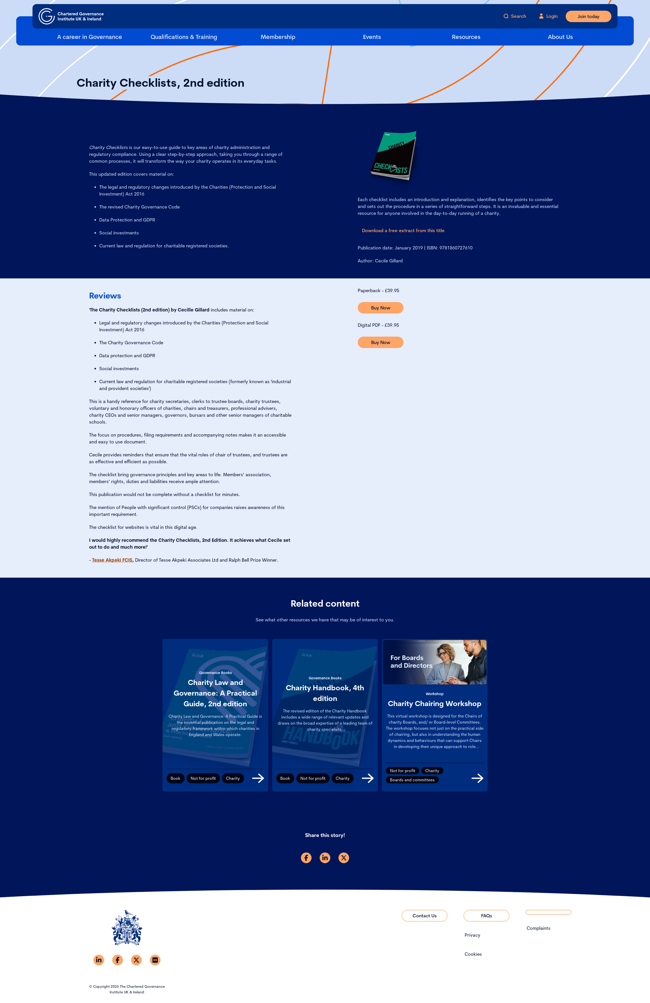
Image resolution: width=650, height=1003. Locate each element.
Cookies (473, 954)
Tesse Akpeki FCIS (112, 560)
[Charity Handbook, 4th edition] (368, 778)
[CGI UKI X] (136, 960)
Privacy (472, 935)
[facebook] (306, 857)
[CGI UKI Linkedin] (98, 960)
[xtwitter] (343, 857)
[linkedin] (325, 857)
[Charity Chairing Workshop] (477, 778)
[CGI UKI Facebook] (117, 960)
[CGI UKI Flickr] (155, 960)
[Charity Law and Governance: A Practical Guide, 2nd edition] (258, 778)
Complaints (538, 928)
